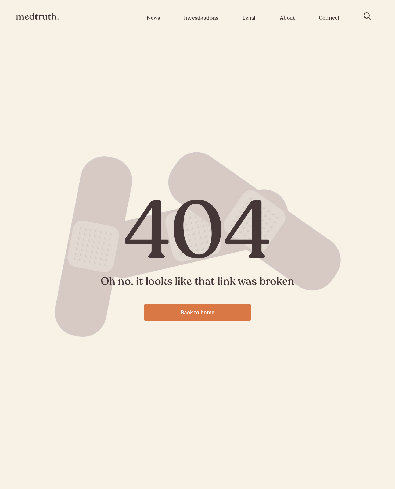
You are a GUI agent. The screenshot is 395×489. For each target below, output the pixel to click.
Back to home (197, 312)
